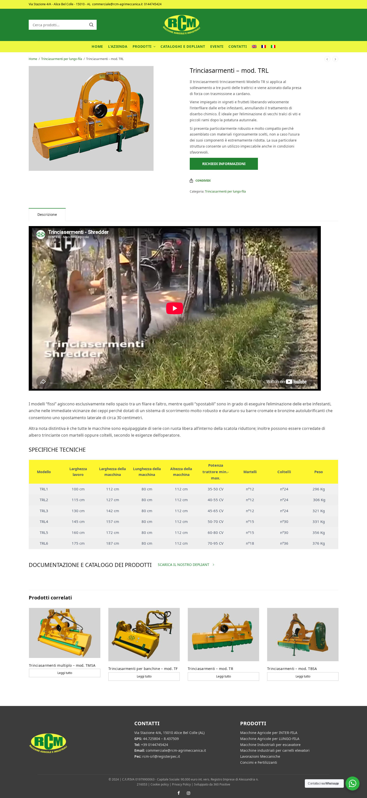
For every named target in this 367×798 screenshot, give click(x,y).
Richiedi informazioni (223, 163)
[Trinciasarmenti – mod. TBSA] (303, 634)
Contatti (237, 46)
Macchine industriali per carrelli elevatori (275, 750)
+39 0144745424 (154, 744)
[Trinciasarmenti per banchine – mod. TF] (144, 634)
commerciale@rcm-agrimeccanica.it (117, 4)
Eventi (216, 46)
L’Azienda (117, 46)
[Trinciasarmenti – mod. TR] (223, 634)
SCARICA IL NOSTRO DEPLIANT (183, 564)
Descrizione (47, 214)
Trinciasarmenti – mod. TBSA (292, 668)
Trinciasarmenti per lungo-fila (61, 59)
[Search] (91, 25)
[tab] (47, 214)
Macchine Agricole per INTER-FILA (268, 732)
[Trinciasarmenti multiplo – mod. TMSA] (64, 633)
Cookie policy (160, 784)
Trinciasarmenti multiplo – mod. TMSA (62, 665)
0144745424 (153, 4)
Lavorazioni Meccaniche (260, 756)
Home (97, 46)
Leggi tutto (64, 673)
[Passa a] (254, 46)
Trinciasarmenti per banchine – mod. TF (143, 668)
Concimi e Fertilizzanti (258, 762)
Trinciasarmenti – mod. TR (210, 668)
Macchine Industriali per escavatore (270, 744)
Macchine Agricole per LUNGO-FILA (269, 738)
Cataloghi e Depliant (183, 46)
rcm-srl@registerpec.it (161, 756)
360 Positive (221, 784)
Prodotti (142, 46)
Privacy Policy (181, 784)
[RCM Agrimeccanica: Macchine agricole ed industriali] (183, 25)
